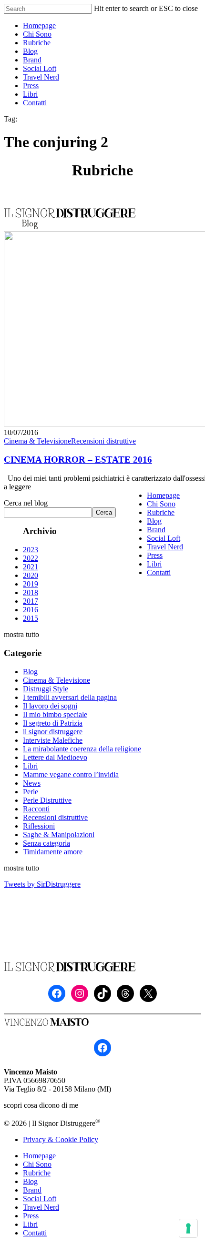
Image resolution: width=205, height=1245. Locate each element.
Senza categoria (46, 843)
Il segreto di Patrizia (52, 723)
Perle (30, 792)
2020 (30, 575)
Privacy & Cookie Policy (60, 1139)
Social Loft (163, 538)
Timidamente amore (52, 852)
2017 (30, 601)
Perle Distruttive (47, 800)
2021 (30, 567)
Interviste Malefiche (52, 740)
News (32, 783)
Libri (30, 766)
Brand (156, 530)
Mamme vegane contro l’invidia (71, 774)
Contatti (159, 572)
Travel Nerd (165, 547)
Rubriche (160, 512)
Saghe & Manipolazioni (58, 834)
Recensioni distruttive (103, 441)
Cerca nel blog (26, 503)
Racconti (36, 809)
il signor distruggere (52, 732)
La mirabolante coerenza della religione (82, 749)
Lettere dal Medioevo (55, 757)
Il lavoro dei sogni (50, 706)
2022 (30, 558)
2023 (30, 550)
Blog (30, 672)
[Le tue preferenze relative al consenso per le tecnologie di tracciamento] (188, 1228)
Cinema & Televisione (37, 441)
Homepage (163, 495)
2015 (30, 618)
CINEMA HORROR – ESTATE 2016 (78, 460)
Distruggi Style (45, 689)
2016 (30, 610)
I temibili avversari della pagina (70, 697)
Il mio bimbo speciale (55, 714)
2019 (30, 584)
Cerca (104, 512)
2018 (30, 592)
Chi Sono (161, 504)
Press (155, 555)
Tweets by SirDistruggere (42, 884)
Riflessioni (39, 826)
